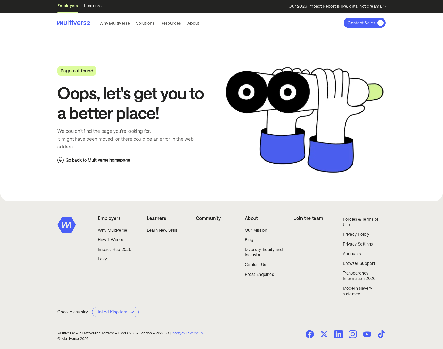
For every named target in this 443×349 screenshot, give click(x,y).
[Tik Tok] (381, 334)
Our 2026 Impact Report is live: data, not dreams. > (337, 6)
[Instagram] (353, 333)
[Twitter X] (324, 334)
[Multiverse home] (73, 22)
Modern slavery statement (357, 291)
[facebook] (310, 334)
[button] (114, 23)
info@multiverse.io (187, 333)
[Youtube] (367, 335)
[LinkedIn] (338, 333)
